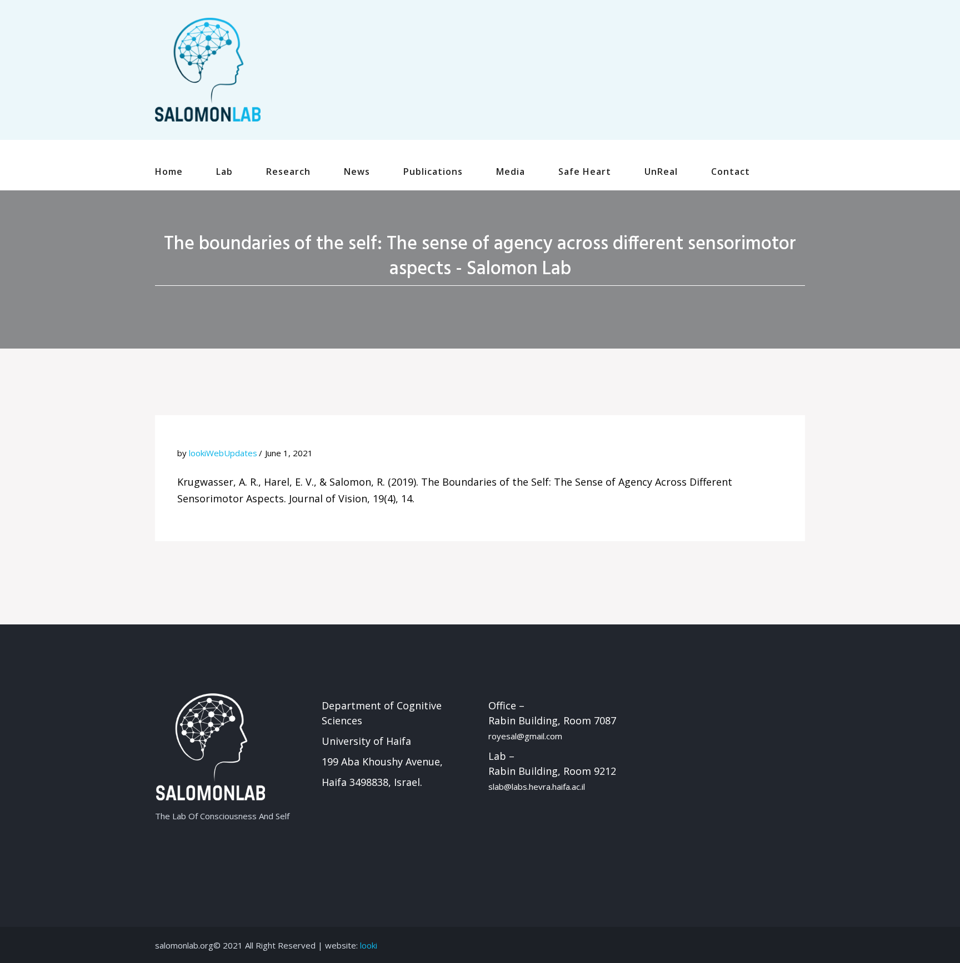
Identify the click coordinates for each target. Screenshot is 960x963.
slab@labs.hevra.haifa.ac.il (536, 786)
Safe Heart (584, 171)
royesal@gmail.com (525, 736)
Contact (730, 171)
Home (169, 171)
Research (288, 171)
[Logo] (208, 68)
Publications (433, 171)
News (357, 171)
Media (510, 171)
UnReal (661, 171)
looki (368, 945)
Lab (224, 171)
